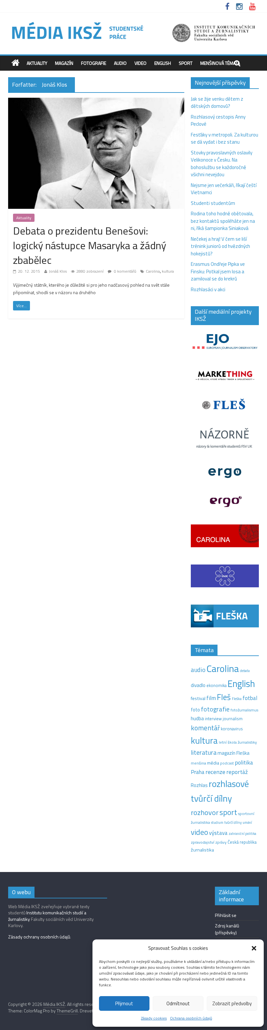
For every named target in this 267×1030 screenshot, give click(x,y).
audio (198, 669)
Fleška (237, 698)
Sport (185, 63)
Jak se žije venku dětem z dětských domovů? (217, 102)
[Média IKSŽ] (133, 22)
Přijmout (124, 1003)
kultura (168, 271)
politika (244, 762)
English (162, 63)
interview (213, 718)
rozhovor (204, 812)
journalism (233, 718)
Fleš (224, 697)
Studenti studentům (213, 203)
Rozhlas (199, 785)
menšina (198, 763)
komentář (205, 727)
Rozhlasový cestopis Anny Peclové (218, 120)
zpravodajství (202, 842)
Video (140, 63)
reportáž (237, 771)
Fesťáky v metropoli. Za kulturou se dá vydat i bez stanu (224, 138)
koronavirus (232, 728)
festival (198, 698)
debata (245, 670)
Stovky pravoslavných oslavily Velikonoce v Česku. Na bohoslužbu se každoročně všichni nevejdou (221, 164)
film (211, 698)
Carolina (153, 271)
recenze (215, 771)
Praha (197, 772)
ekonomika (216, 685)
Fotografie (93, 63)
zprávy (221, 842)
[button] (254, 948)
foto (195, 709)
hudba (197, 718)
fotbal (250, 698)
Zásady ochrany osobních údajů (39, 936)
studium (217, 822)
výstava (218, 833)
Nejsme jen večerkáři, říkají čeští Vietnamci (224, 188)
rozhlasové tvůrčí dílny (220, 791)
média (213, 762)
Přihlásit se (225, 915)
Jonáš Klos (58, 271)
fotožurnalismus (244, 710)
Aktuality (37, 63)
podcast (227, 763)
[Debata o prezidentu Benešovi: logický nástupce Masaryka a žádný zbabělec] (96, 101)
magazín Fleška (233, 753)
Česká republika (242, 842)
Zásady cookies (154, 1018)
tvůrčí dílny (233, 822)
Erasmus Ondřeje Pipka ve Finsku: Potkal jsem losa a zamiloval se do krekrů (218, 271)
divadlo (198, 685)
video (199, 832)
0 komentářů (124, 271)
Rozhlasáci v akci (208, 289)
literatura (204, 752)
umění (247, 822)
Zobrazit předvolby (232, 1003)
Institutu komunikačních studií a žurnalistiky (47, 916)
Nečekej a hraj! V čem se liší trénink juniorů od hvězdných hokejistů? (220, 246)
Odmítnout (178, 1003)
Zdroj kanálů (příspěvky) (227, 929)
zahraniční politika (242, 833)
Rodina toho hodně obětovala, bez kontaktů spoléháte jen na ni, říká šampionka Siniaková (223, 221)
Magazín (64, 63)
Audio (120, 63)
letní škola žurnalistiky (238, 742)
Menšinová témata (220, 63)
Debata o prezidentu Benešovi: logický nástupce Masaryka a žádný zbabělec (89, 245)
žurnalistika (202, 849)
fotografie (215, 709)
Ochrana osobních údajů (191, 1018)
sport (228, 812)
